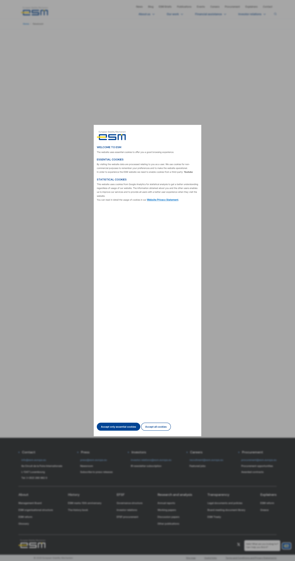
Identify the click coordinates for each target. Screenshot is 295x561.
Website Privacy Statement (162, 199)
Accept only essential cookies (118, 426)
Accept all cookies (156, 426)
